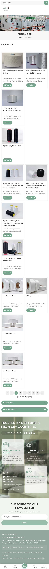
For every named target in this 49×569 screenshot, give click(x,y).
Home (20, 37)
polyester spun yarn (17, 547)
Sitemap (5, 558)
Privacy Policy (18, 558)
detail (6, 85)
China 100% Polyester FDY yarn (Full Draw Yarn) (35, 72)
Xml (10, 558)
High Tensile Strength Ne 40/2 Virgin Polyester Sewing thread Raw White (13, 223)
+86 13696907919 (10, 534)
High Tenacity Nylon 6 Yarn (12, 146)
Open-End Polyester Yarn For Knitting (13, 72)
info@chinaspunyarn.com (15, 537)
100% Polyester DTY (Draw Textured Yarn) (12, 259)
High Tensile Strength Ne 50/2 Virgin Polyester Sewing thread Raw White (13, 185)
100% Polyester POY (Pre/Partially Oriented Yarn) (12, 109)
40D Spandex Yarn (32, 296)
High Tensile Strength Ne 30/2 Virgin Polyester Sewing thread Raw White (36, 185)
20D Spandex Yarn (9, 371)
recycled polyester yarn (35, 547)
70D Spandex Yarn (9, 333)
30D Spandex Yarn (9, 296)
